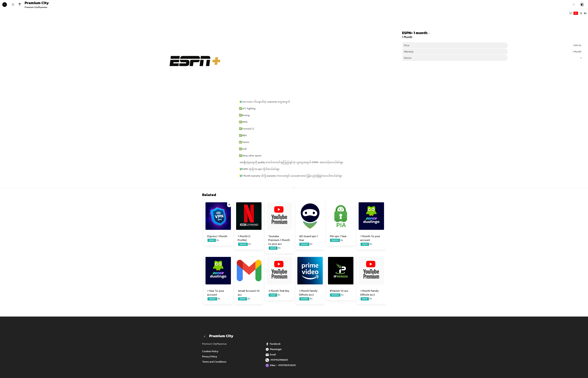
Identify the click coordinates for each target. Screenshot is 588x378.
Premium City (37, 4)
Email (273, 354)
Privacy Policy (209, 356)
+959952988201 (279, 359)
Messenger (276, 349)
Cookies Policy (210, 351)
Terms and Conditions (214, 361)
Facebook (275, 343)
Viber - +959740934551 (283, 365)
